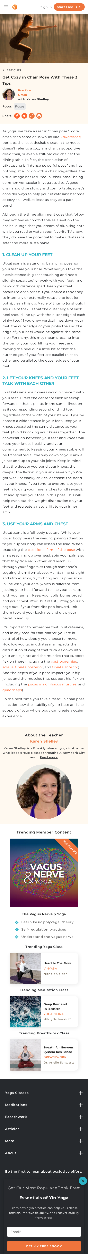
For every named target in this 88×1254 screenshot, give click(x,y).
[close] (83, 1181)
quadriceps (12, 690)
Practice (24, 90)
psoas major (38, 684)
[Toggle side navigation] (6, 7)
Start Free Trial (69, 7)
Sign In (46, 7)
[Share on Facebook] (17, 116)
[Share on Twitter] (24, 116)
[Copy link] (32, 116)
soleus (8, 667)
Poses (20, 106)
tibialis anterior (65, 667)
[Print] (39, 116)
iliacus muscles (63, 684)
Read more (49, 757)
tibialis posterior (29, 667)
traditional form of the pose (51, 550)
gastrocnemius (64, 661)
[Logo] (14, 7)
